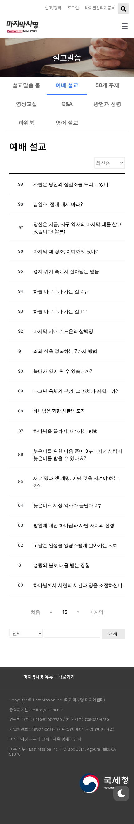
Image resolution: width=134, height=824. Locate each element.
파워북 (26, 122)
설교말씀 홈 (26, 85)
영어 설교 (67, 122)
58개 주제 (107, 85)
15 (64, 612)
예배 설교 (67, 85)
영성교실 (26, 104)
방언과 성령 (107, 104)
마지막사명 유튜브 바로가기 (48, 677)
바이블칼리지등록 (100, 8)
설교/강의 (53, 8)
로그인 (73, 8)
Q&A (67, 104)
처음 (35, 612)
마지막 (96, 612)
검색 (113, 633)
